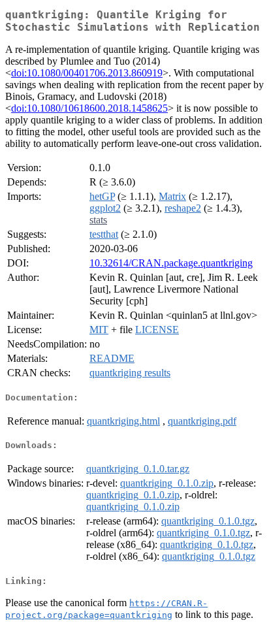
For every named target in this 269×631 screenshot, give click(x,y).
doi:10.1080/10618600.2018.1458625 (89, 108)
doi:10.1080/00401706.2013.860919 (87, 72)
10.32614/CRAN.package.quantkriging (171, 262)
